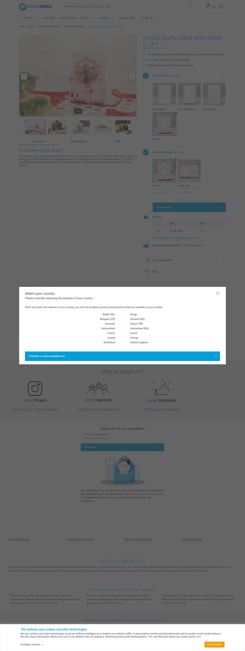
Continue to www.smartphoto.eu (47, 356)
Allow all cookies (214, 644)
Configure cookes (30, 644)
